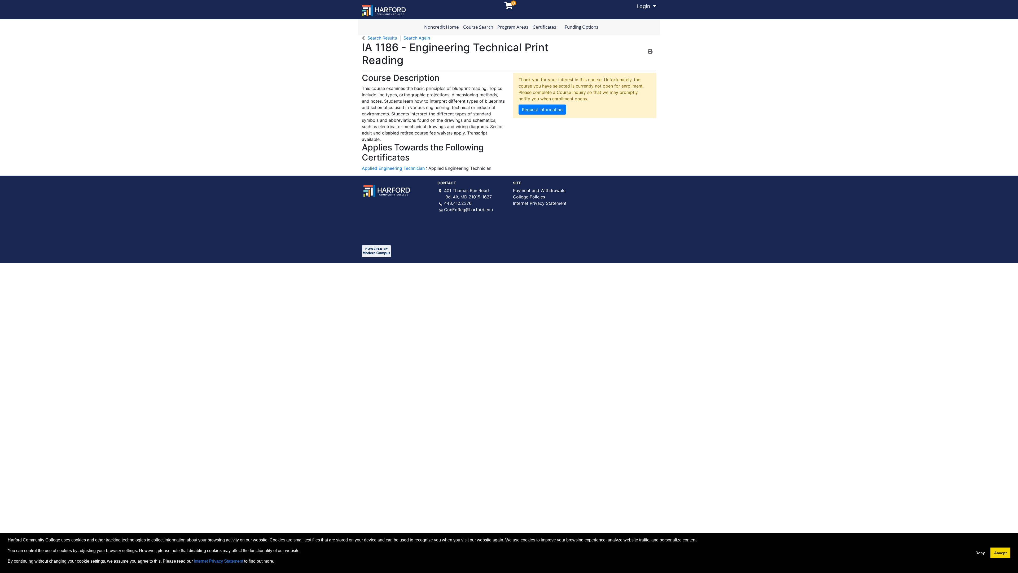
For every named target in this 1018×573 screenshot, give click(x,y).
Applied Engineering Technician (394, 168)
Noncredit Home (441, 27)
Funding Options (581, 27)
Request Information (542, 109)
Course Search (478, 27)
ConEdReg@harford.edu (468, 209)
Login (644, 6)
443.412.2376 (458, 203)
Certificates (544, 27)
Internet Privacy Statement (540, 203)
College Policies (529, 196)
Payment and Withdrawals (539, 190)
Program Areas (512, 27)
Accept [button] (1000, 553)
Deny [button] (980, 553)
